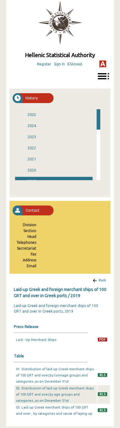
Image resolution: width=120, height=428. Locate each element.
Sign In (59, 64)
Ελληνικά (74, 64)
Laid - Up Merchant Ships (36, 340)
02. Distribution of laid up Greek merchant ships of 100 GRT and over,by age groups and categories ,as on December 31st (55, 394)
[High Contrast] (102, 63)
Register (44, 64)
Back (102, 280)
